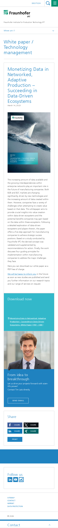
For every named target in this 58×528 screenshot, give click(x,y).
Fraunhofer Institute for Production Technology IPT (24, 22)
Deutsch (36, 3)
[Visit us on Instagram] (21, 479)
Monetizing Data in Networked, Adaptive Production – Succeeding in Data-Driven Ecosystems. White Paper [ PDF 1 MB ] (28, 321)
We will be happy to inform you (22, 274)
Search (48, 3)
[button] (14, 425)
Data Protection (15, 506)
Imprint (10, 503)
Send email (18, 401)
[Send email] (29, 351)
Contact (11, 501)
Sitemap (10, 498)
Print (15, 439)
